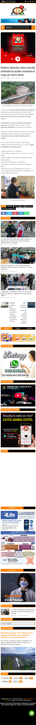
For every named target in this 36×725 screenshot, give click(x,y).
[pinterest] (33, 1)
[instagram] (34, 1)
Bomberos (9, 206)
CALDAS (17, 206)
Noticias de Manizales (8, 208)
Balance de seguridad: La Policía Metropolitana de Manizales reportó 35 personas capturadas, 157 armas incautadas (17, 267)
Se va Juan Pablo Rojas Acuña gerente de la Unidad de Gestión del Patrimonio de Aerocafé (23, 611)
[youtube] (30, 1)
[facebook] (26, 1)
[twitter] (28, 1)
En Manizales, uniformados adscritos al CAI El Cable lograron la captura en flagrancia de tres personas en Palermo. (16, 293)
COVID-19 (15, 681)
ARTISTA (16, 678)
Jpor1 (22, 206)
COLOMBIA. (5, 681)
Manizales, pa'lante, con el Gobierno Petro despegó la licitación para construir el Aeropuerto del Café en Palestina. (17, 635)
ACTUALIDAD (5, 678)
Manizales (29, 206)
